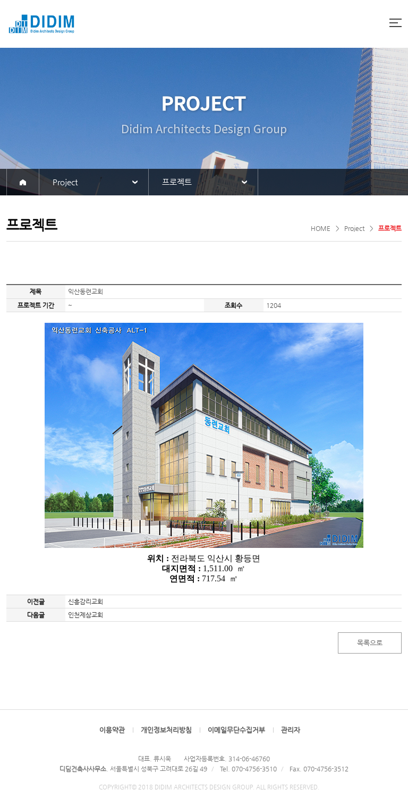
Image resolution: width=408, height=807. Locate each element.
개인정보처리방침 (166, 730)
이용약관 (112, 730)
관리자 (290, 730)
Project (65, 181)
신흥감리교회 (85, 601)
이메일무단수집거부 (236, 730)
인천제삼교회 (85, 615)
